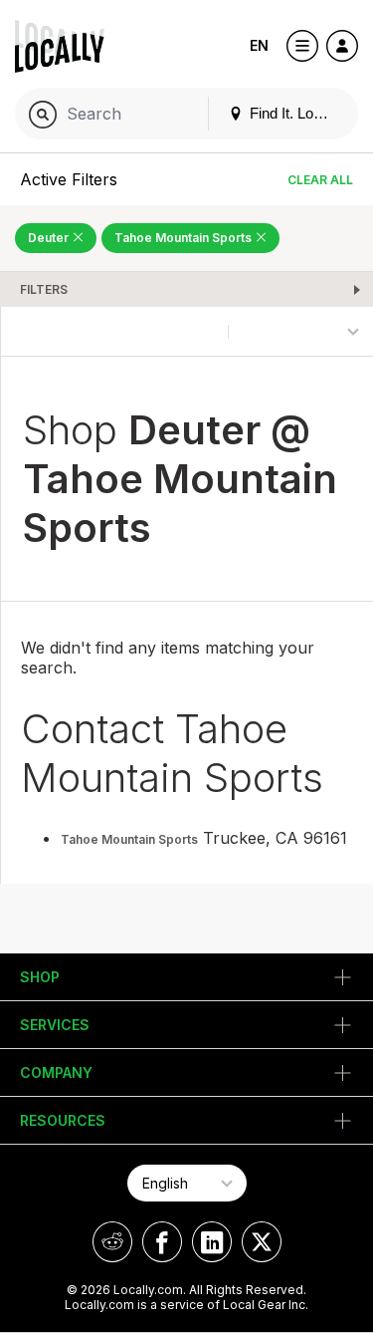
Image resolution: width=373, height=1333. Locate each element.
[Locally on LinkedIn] (212, 1241)
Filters (44, 289)
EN (259, 45)
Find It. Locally (294, 113)
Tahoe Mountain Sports (184, 237)
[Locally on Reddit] (112, 1241)
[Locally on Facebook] (162, 1241)
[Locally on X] (261, 1241)
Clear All (320, 179)
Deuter (50, 237)
